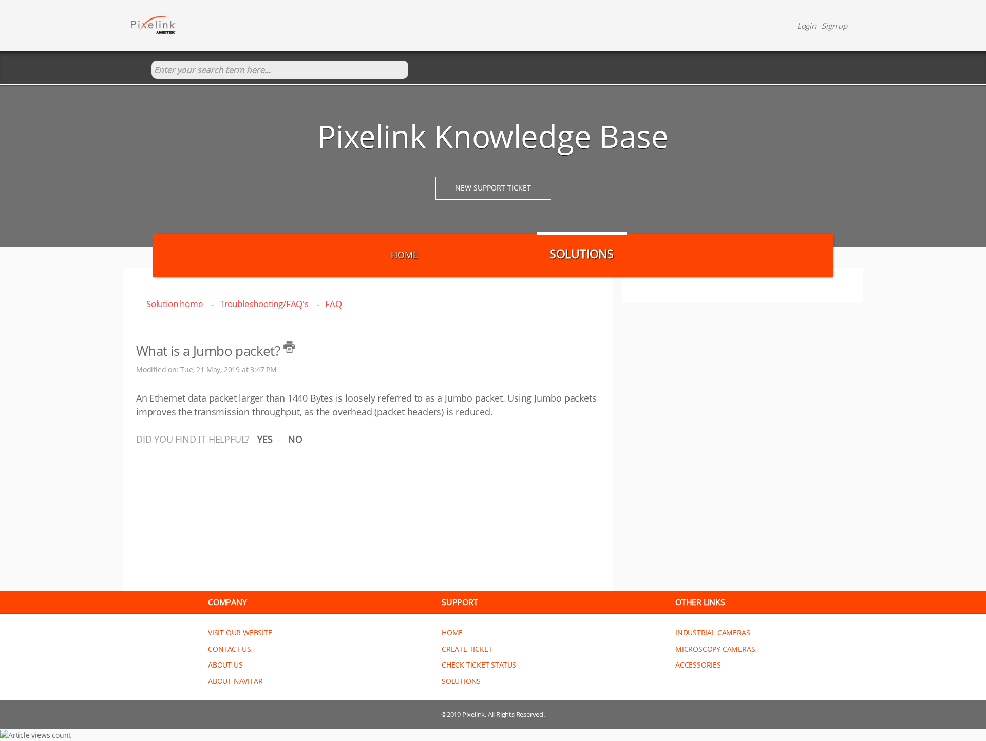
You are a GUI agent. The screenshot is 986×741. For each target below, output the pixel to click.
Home (404, 255)
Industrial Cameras (712, 632)
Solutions (581, 253)
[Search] (141, 70)
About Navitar (235, 681)
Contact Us (229, 649)
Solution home (175, 304)
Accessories (698, 665)
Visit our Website (240, 632)
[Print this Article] (289, 347)
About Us (225, 665)
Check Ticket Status (479, 665)
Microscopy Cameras (715, 649)
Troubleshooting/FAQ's (264, 304)
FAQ (333, 304)
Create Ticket (467, 649)
